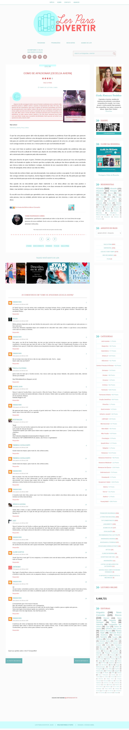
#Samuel (103, 195)
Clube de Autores (103, 665)
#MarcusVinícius (101, 215)
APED (117, 667)
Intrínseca (117, 635)
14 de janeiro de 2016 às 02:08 (20, 321)
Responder (16, 314)
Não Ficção (105, 433)
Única (119, 639)
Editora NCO (110, 678)
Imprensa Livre (107, 682)
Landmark (115, 651)
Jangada (116, 671)
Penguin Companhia (112, 653)
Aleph (102, 633)
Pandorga (99, 639)
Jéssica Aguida (19, 504)
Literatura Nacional (107, 517)
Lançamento (107, 524)
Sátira (105, 487)
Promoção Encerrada (107, 513)
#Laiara (110, 205)
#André (100, 207)
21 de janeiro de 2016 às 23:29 (20, 506)
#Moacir (117, 214)
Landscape (116, 682)
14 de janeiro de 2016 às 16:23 (20, 389)
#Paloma (98, 211)
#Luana (114, 199)
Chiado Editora (109, 661)
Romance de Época (104, 467)
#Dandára (116, 209)
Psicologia (105, 438)
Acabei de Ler (86, 43)
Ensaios (105, 380)
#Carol (119, 193)
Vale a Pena (65, 246)
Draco (116, 641)
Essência (104, 635)
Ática (110, 667)
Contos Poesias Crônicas (104, 365)
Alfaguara (102, 649)
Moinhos (117, 684)
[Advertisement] (108, 297)
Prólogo (117, 688)
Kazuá (98, 672)
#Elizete (107, 211)
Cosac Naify (108, 669)
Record (106, 618)
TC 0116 (56, 246)
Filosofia (105, 404)
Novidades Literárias (108, 542)
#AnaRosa (113, 213)
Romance (49, 246)
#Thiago (101, 205)
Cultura (27, 127)
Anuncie (76, 2)
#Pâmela (118, 205)
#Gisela (100, 188)
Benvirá (119, 663)
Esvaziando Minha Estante (108, 546)
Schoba (98, 690)
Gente (108, 645)
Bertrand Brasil (115, 633)
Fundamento (100, 643)
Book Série (71, 43)
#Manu (109, 197)
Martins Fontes (110, 659)
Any (14, 521)
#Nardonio (100, 191)
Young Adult (104, 501)
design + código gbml (86, 725)
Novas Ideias (116, 686)
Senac (103, 690)
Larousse (98, 684)
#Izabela (116, 211)
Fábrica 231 (110, 639)
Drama (105, 375)
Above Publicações (103, 674)
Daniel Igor (17, 387)
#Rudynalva (99, 218)
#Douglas (113, 191)
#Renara (118, 197)
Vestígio (116, 692)
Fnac (22, 127)
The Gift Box (110, 690)
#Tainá (28, 246)
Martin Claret (100, 659)
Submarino (13, 127)
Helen (15, 319)
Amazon (98, 645)
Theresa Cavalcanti (21, 445)
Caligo (100, 661)
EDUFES (101, 678)
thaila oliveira (19, 368)
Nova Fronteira (104, 657)
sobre (100, 127)
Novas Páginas (116, 647)
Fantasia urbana (105, 394)
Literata (119, 672)
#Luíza (109, 203)
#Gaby (103, 199)
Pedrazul (112, 649)
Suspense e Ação (104, 482)
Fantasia (104, 390)
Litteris (105, 684)
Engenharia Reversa (108, 538)
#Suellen (98, 216)
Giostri (111, 680)
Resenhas (41, 43)
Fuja (108, 259)
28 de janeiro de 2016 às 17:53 (20, 584)
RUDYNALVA (17, 420)
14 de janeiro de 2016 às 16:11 (20, 370)
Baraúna (106, 651)
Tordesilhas (118, 690)
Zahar (97, 655)
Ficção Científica (105, 399)
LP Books (106, 672)
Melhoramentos (100, 667)
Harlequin (99, 622)
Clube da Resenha (108, 553)
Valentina (99, 624)
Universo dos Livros (113, 629)
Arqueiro (100, 612)
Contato (67, 2)
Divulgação (108, 531)
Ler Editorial (115, 657)
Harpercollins (100, 671)
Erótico (104, 385)
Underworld (109, 692)
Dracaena (112, 655)
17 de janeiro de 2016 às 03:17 (20, 422)
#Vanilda (118, 203)
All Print (103, 663)
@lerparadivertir (71, 698)
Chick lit (105, 356)
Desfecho (119, 676)
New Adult (104, 428)
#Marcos (110, 193)
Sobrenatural (105, 472)
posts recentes (14, 661)
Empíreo (116, 669)
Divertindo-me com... (108, 557)
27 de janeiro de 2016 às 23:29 (20, 569)
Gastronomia (105, 409)
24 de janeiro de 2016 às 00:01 (20, 523)
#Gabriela (99, 203)
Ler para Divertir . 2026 (44, 725)
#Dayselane (107, 216)
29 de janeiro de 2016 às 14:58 (20, 620)
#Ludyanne (108, 207)
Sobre (59, 2)
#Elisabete (99, 201)
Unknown (17, 302)
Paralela (115, 637)
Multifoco (108, 686)
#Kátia (110, 214)
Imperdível (108, 248)
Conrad (112, 676)
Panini (119, 659)
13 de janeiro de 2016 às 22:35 (20, 304)
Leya (107, 627)
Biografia (105, 346)
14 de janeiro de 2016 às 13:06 (20, 356)
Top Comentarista (107, 520)
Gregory (117, 680)
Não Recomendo (108, 255)
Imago (117, 665)
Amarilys (113, 674)
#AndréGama (113, 201)
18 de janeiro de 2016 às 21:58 (20, 447)
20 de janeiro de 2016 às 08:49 (20, 491)
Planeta (118, 631)
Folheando (105, 680)
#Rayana (116, 207)
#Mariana (116, 216)
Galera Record (105, 631)
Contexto (104, 655)
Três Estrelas (101, 692)
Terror (105, 492)
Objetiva (98, 653)
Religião (105, 448)
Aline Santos (18, 552)
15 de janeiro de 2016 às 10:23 (20, 407)
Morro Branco (99, 686)
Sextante (103, 637)
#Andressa (99, 197)
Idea (112, 665)
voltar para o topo (65, 725)
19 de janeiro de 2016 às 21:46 (20, 473)
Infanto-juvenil (105, 414)
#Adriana (99, 193)
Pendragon (98, 688)
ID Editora (109, 671)
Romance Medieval (105, 462)
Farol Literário (113, 643)
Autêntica (111, 663)
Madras (111, 684)
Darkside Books (104, 641)
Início (52, 2)
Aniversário (108, 560)
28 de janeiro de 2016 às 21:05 (20, 600)
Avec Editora (105, 676)
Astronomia (105, 341)
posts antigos (81, 661)
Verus (113, 622)
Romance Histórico (104, 458)
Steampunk (105, 477)
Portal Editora (108, 688)
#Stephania (99, 209)
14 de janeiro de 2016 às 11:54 (20, 339)
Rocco (118, 615)
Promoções (55, 43)
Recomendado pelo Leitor (108, 535)
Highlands (98, 682)
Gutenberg (117, 645)
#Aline (108, 209)
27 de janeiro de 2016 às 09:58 (20, 539)
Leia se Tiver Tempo (108, 251)
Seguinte (112, 620)
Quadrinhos (105, 443)
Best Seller (103, 647)
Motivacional (105, 424)
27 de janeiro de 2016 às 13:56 (20, 554)
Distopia (105, 370)
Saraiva (18, 127)
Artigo (108, 549)
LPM (112, 672)
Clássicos (105, 361)
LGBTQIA (105, 419)
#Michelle (99, 213)
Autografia (99, 669)
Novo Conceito (38, 246)
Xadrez (105, 496)
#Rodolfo (113, 189)
